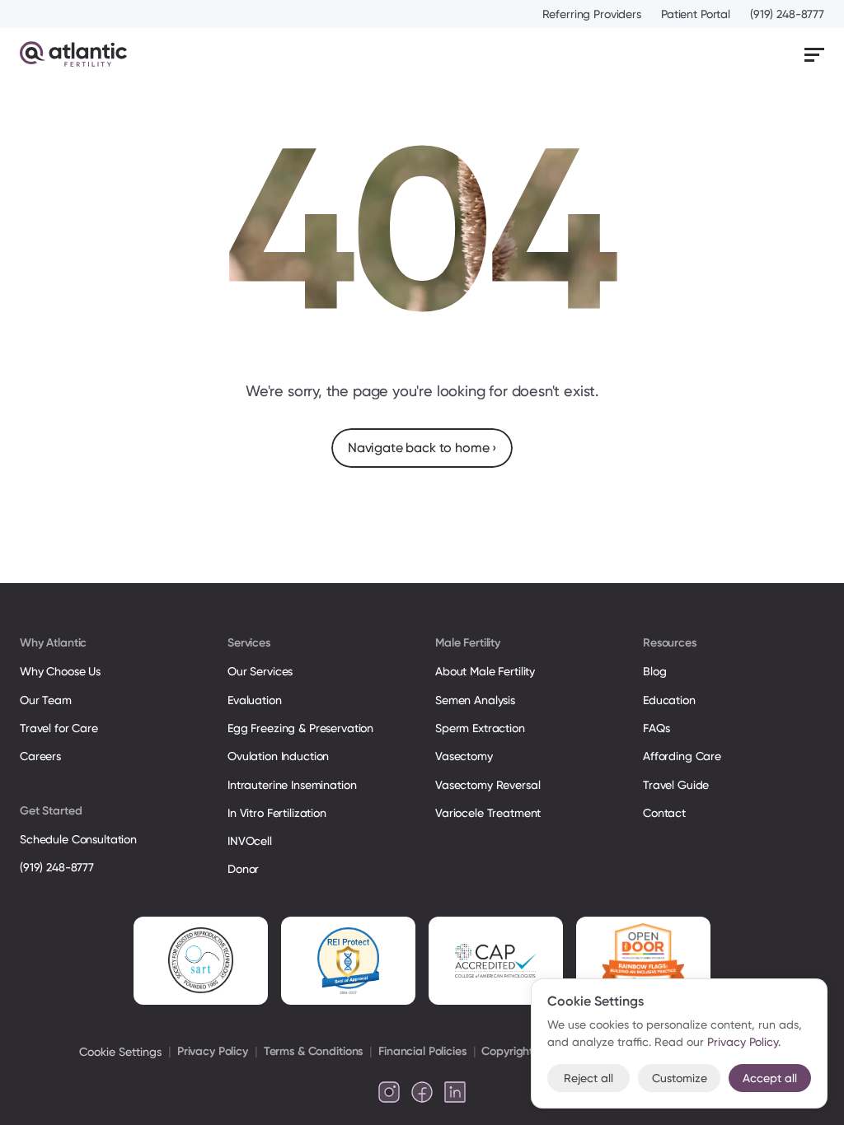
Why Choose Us (60, 671)
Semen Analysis (475, 700)
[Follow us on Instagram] (389, 1092)
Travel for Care (59, 728)
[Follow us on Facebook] (422, 1092)
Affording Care (682, 756)
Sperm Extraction (480, 728)
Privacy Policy (212, 1051)
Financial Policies (422, 1051)
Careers (40, 756)
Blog (654, 671)
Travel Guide (676, 784)
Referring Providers (591, 14)
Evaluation (254, 700)
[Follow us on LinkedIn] (455, 1092)
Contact (664, 812)
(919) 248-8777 (787, 14)
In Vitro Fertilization (276, 812)
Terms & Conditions (313, 1051)
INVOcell (249, 840)
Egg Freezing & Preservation (300, 728)
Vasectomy (464, 756)
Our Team (46, 700)
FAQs (656, 728)
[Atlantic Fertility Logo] (73, 54)
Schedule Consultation (78, 839)
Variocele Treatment (489, 812)
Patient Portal (695, 14)
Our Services (260, 671)
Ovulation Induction (278, 756)
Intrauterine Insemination (291, 784)
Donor (243, 868)
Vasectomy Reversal (487, 784)
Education (669, 700)
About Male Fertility (485, 671)
